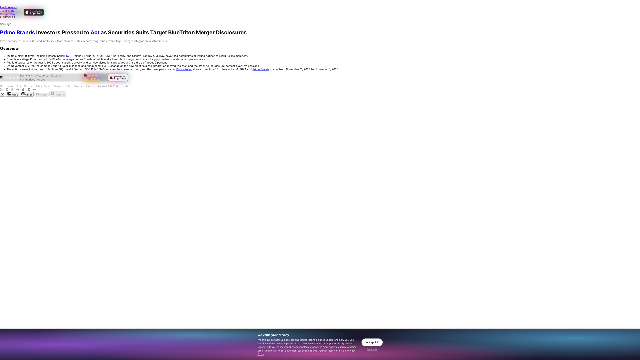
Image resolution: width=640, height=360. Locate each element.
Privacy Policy (43, 86)
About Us (90, 86)
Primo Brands (260, 69)
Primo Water (184, 69)
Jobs (10, 86)
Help (68, 86)
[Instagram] (8, 90)
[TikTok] (25, 90)
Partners (78, 86)
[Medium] (35, 90)
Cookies (58, 86)
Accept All (372, 342)
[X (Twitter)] (3, 90)
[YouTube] (19, 90)
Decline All (372, 349)
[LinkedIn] (30, 90)
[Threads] (13, 90)
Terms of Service (24, 86)
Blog (2, 86)
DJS (68, 56)
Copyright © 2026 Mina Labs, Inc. (114, 86)
